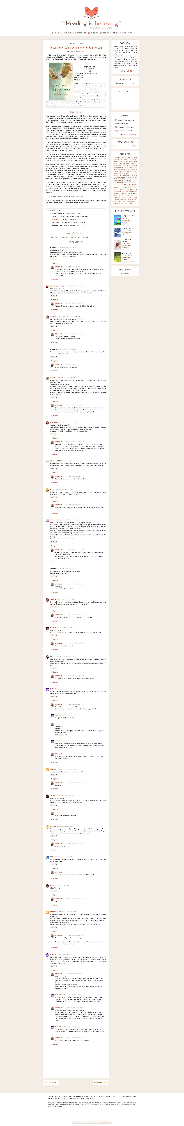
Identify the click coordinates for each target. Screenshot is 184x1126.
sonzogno (116, 197)
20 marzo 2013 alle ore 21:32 (75, 364)
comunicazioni (132, 158)
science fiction (124, 196)
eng (135, 161)
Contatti (128, 33)
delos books (133, 159)
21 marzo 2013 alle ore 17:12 (71, 740)
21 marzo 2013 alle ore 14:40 (66, 656)
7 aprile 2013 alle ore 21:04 (74, 1037)
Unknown (54, 769)
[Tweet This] (77, 234)
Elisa (52, 885)
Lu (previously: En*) (57, 286)
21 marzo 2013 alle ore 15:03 (66, 688)
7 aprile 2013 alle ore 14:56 (74, 1007)
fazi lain (126, 165)
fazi (120, 165)
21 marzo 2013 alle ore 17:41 (75, 782)
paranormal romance (122, 181)
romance (122, 189)
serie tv (134, 195)
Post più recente (51, 1082)
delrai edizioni (117, 161)
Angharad (54, 422)
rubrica (133, 193)
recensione (75, 237)
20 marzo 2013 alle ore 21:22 (75, 303)
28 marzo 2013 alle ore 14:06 (75, 898)
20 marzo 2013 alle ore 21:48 (73, 460)
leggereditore (132, 171)
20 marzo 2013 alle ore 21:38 (68, 422)
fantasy (134, 163)
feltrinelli (134, 165)
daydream (80, 51)
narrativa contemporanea (122, 177)
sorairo (53, 826)
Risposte (55, 263)
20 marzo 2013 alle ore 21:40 (75, 441)
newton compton (119, 179)
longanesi (116, 173)
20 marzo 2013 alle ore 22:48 (68, 520)
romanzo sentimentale (129, 191)
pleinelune (54, 520)
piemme (135, 181)
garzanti (121, 167)
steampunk (116, 199)
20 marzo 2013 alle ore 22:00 (75, 504)
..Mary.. (53, 795)
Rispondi (54, 259)
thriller (120, 201)
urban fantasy (122, 203)
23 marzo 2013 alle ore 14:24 (64, 885)
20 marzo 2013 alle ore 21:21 (75, 286)
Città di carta (56, 219)
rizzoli (86, 237)
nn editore (129, 179)
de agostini (124, 159)
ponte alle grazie (128, 183)
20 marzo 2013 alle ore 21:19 (75, 266)
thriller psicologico (128, 201)
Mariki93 (53, 689)
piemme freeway (118, 183)
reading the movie (129, 185)
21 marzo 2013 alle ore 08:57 (75, 584)
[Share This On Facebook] (75, 234)
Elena (52, 489)
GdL (104, 33)
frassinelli (116, 167)
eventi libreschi (119, 163)
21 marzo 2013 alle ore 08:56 (75, 549)
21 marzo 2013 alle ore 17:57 (66, 795)
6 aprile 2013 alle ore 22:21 (74, 973)
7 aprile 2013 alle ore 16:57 (71, 1026)
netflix (135, 177)
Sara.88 (53, 599)
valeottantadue (56, 461)
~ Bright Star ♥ (55, 316)
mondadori (124, 175)
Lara (52, 857)
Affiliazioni (115, 33)
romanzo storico (120, 194)
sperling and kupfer (129, 197)
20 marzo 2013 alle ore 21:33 (75, 405)
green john (53, 237)
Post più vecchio (100, 1082)
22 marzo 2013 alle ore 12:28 (75, 813)
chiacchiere (123, 157)
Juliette (53, 656)
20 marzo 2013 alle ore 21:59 (64, 489)
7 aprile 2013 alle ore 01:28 (71, 994)
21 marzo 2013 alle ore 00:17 (67, 568)
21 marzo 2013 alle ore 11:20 (66, 627)
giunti (127, 167)
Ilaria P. (53, 628)
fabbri (128, 163)
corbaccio (116, 159)
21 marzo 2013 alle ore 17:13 (75, 753)
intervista (125, 171)
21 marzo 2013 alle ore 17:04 (71, 715)
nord (135, 179)
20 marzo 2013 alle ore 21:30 (67, 349)
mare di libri (124, 173)
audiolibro (116, 157)
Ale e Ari (53, 377)
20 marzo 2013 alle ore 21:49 (75, 476)
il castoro (128, 169)
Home (56, 33)
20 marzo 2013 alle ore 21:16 (67, 247)
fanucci (115, 165)
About (64, 33)
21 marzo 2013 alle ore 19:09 (66, 826)
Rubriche (95, 33)
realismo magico (118, 187)
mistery (115, 175)
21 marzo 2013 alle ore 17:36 (67, 769)
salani (115, 195)
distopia (126, 161)
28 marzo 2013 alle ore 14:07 (75, 935)
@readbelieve (125, 273)
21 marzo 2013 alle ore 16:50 (75, 675)
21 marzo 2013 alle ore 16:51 (75, 704)
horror (123, 169)
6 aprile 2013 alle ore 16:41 (66, 954)
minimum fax (133, 173)
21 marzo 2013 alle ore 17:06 (75, 724)
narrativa (64, 237)
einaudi (131, 161)
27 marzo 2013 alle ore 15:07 (67, 911)
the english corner (125, 199)
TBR (72, 33)
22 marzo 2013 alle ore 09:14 (64, 856)
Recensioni (82, 33)
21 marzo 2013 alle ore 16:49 (75, 643)
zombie (130, 203)
